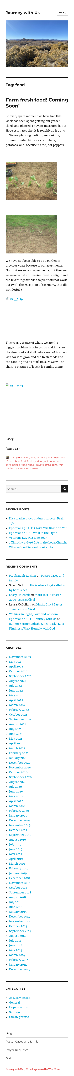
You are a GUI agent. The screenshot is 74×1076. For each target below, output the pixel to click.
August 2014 (17, 935)
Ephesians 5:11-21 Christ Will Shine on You (38, 528)
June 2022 (16, 690)
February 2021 (18, 753)
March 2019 (17, 863)
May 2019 (15, 854)
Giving (10, 1058)
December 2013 (19, 969)
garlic (46, 461)
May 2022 (16, 695)
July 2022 (15, 685)
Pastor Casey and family (22, 1041)
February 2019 (19, 868)
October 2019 (18, 830)
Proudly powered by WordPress (43, 1069)
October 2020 (18, 772)
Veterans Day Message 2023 (28, 537)
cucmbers (14, 461)
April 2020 (16, 801)
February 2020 (19, 810)
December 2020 (19, 762)
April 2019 (16, 858)
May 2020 (16, 796)
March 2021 (17, 748)
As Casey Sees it (57, 457)
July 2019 (15, 844)
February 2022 (19, 709)
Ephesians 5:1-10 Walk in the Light (33, 533)
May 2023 (15, 661)
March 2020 (17, 806)
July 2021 (15, 729)
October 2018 (18, 887)
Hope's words (18, 1007)
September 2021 (20, 719)
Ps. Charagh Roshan (22, 575)
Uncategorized (19, 1017)
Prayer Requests (17, 1050)
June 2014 (15, 945)
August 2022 (17, 681)
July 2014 (15, 940)
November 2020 (20, 767)
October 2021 (18, 714)
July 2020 (15, 786)
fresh (30, 461)
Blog (9, 1033)
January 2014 (18, 964)
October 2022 (18, 671)
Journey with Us (23, 12)
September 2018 (20, 892)
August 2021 (17, 724)
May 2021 (15, 738)
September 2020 (20, 777)
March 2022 (17, 705)
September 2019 (20, 834)
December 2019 (19, 820)
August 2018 (17, 897)
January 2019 (18, 873)
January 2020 (18, 815)
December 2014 (19, 916)
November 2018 (19, 883)
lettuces (39, 464)
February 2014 (18, 959)
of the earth (51, 464)
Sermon (14, 1012)
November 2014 (19, 921)
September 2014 (20, 931)
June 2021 (15, 733)
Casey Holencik (19, 457)
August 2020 (17, 782)
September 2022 (20, 676)
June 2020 (16, 791)
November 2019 (20, 825)
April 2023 (16, 666)
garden (38, 461)
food (23, 461)
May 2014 (15, 950)
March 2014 (17, 955)
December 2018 (19, 878)
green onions (26, 464)
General (14, 1002)
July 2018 (15, 902)
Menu (62, 12)
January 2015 (18, 911)
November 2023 (20, 657)
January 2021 (18, 758)
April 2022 (16, 700)
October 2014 (18, 926)
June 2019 (16, 849)
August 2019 (17, 839)
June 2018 (15, 907)
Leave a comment (28, 468)
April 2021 (16, 743)
